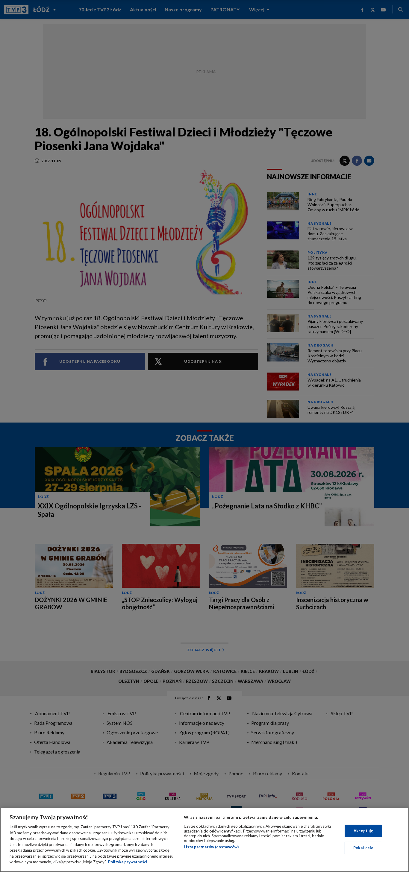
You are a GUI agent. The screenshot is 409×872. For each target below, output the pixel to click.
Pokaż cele (363, 847)
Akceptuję (363, 830)
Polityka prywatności (127, 861)
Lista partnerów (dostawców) (211, 846)
